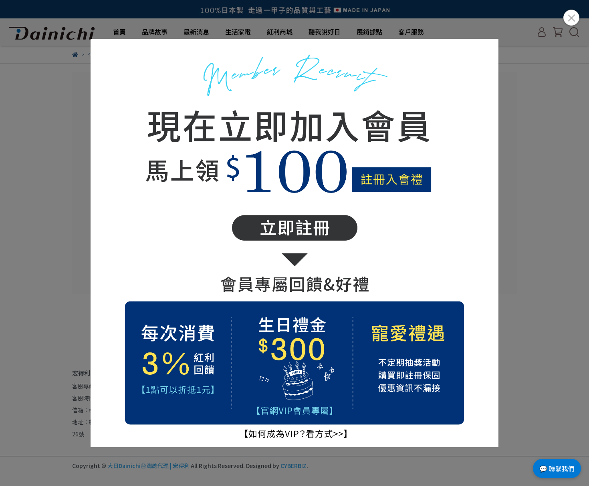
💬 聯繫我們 (557, 468)
